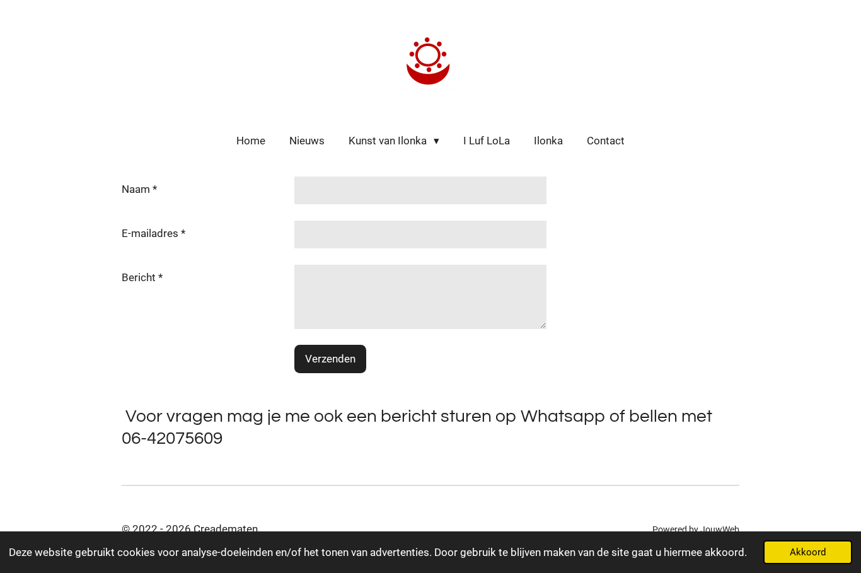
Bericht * (142, 277)
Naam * (139, 189)
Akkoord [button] (808, 552)
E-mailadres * (153, 233)
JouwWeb (719, 529)
